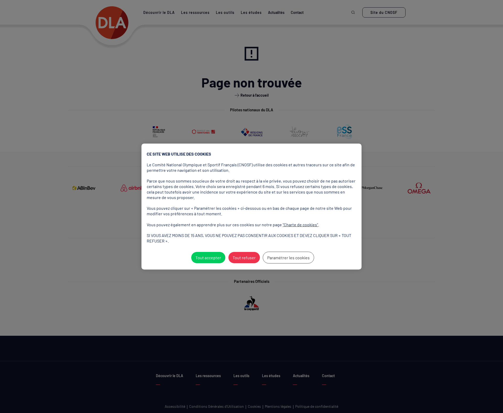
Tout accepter (208, 257)
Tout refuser (244, 257)
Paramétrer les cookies (288, 257)
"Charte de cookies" (300, 224)
